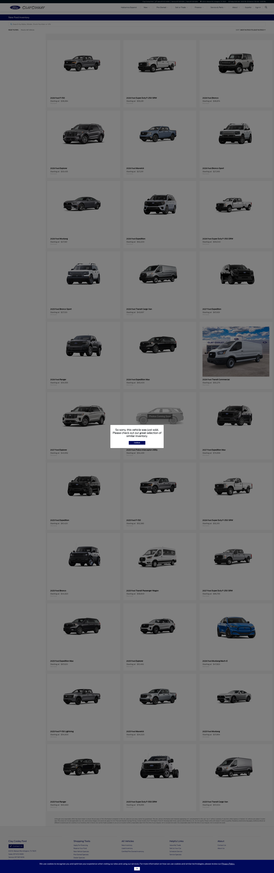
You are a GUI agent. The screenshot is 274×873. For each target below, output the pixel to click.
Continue (137, 443)
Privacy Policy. (228, 864)
